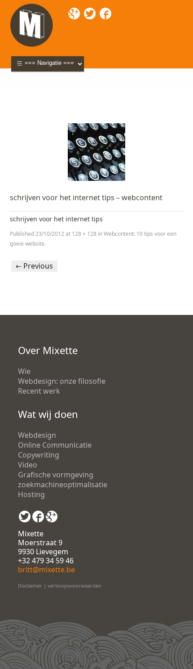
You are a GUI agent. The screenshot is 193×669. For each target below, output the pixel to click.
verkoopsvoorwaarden (74, 585)
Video (27, 465)
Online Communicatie (55, 445)
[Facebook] (38, 513)
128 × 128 (84, 234)
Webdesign (37, 435)
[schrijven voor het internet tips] (97, 152)
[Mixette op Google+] (51, 513)
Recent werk (39, 391)
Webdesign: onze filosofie (61, 381)
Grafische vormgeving (55, 475)
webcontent (86, 90)
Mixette (22, 90)
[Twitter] (24, 513)
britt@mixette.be (46, 570)
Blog (50, 90)
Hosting (31, 494)
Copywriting (38, 455)
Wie (24, 371)
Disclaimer (30, 585)
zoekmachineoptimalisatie (62, 484)
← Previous (34, 266)
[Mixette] (31, 6)
